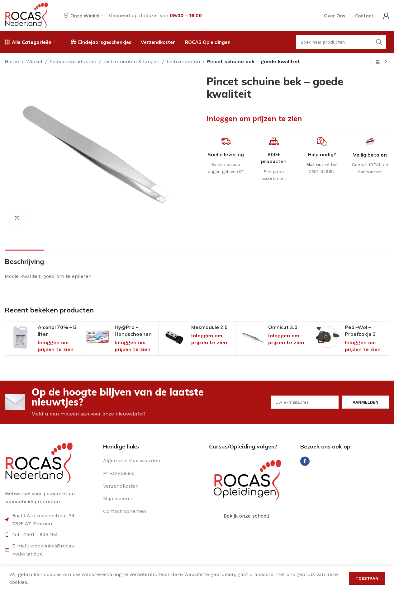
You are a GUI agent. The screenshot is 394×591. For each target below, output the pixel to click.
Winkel (34, 61)
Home (12, 61)
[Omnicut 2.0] (251, 337)
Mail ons (315, 164)
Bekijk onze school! (246, 516)
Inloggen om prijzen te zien (254, 119)
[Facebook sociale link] (305, 461)
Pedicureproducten (73, 61)
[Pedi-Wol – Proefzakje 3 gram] (327, 337)
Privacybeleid (119, 473)
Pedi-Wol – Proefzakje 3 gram (360, 334)
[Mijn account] (386, 15)
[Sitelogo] (26, 15)
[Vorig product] (370, 62)
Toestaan (366, 578)
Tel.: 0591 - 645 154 (35, 534)
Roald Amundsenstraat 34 (43, 515)
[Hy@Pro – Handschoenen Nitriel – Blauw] (97, 337)
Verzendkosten (121, 486)
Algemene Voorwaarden (131, 460)
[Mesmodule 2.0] (174, 337)
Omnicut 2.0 (282, 327)
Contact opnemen (124, 511)
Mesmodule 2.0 (209, 327)
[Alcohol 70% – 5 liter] (20, 337)
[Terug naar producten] (378, 62)
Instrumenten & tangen (131, 61)
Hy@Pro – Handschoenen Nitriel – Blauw (133, 334)
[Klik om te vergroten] (17, 218)
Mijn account (118, 498)
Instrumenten (183, 61)
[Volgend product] (385, 62)
